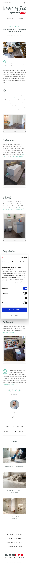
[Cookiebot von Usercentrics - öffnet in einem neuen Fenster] (20, 258)
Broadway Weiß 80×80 (16, 210)
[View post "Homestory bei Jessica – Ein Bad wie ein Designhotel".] (14, 506)
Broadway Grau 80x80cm (9, 332)
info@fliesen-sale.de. (9, 384)
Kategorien (8, 18)
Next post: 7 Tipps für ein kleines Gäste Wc (14, 432)
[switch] (25, 293)
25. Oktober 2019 (17, 35)
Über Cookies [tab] (23, 262)
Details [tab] (14, 262)
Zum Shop (20, 18)
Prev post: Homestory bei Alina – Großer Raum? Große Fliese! (14, 425)
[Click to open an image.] (14, 50)
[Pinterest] (19, 390)
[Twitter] (9, 390)
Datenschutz (11, 564)
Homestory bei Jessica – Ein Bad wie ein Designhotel (14, 517)
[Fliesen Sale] (14, 10)
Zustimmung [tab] (5, 262)
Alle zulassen (14, 309)
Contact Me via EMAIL (14, 538)
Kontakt (14, 562)
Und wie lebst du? (14, 26)
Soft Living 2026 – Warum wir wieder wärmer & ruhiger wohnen (14, 491)
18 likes (15, 394)
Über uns (8, 562)
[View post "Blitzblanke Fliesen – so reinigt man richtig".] (14, 455)
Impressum (20, 562)
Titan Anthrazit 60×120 (17, 156)
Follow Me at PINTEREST (14, 546)
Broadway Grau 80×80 (15, 97)
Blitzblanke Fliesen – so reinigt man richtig (14, 466)
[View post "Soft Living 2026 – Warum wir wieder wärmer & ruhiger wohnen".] (14, 480)
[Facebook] (13, 390)
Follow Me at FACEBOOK (14, 542)
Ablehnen (14, 315)
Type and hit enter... (7, 2)
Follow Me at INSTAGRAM (14, 534)
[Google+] (16, 390)
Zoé (9, 35)
